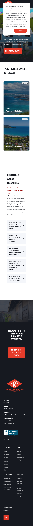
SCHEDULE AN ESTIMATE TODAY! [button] (16, 352)
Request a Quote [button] (12, 51)
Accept (20, 30)
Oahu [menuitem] (18, 447)
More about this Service (16, 111)
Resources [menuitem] (20, 474)
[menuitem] (5, 451)
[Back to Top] (6, 517)
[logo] (15, 386)
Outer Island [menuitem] (8, 474)
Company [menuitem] (7, 447)
